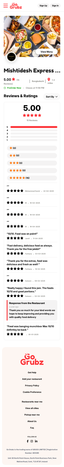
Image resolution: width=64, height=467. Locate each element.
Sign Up (43, 5)
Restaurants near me (32, 401)
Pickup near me (32, 414)
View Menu (47, 51)
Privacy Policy (32, 385)
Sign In (55, 5)
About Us (32, 421)
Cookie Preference (32, 392)
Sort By (50, 96)
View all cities (32, 408)
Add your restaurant (32, 379)
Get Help (32, 372)
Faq (32, 427)
